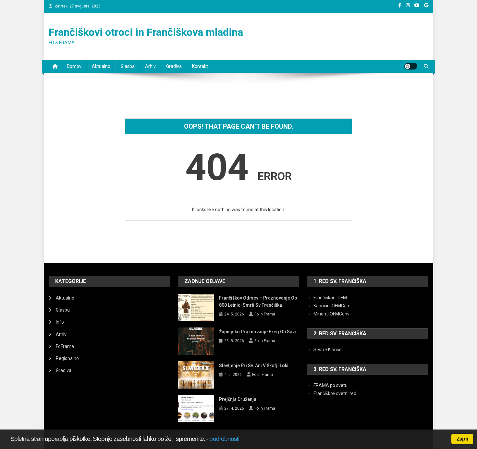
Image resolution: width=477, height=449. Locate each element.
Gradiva (174, 66)
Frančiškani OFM (330, 297)
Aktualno (101, 66)
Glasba (128, 66)
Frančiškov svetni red (334, 393)
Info (60, 322)
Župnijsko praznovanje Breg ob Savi (257, 331)
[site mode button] (410, 66)
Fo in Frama (264, 314)
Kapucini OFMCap (331, 305)
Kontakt (200, 66)
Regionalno (67, 358)
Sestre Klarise (327, 349)
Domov (74, 66)
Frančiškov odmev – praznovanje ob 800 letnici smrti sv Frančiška (258, 301)
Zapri (462, 439)
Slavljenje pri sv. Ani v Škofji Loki (253, 365)
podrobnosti (224, 438)
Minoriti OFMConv (331, 313)
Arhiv (150, 66)
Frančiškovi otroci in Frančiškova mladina (146, 32)
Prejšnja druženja (237, 399)
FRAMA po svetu (330, 385)
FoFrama (65, 346)
